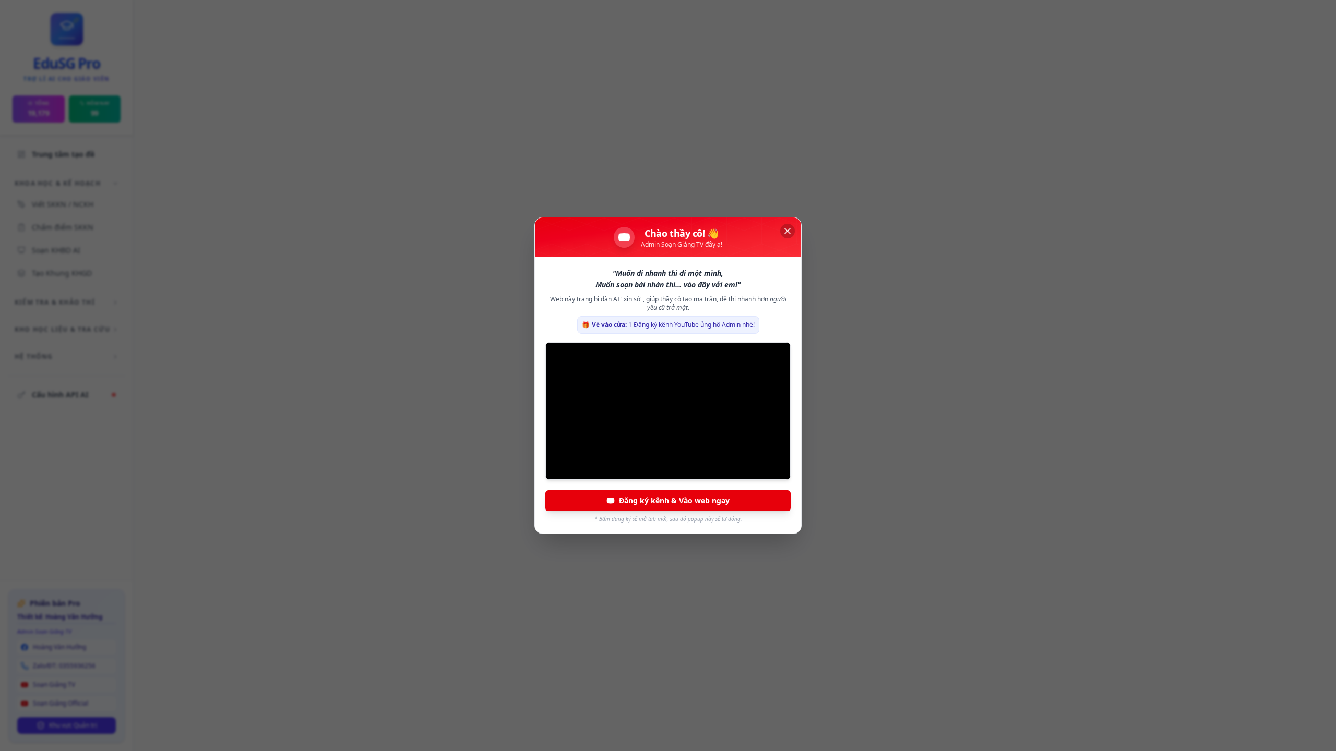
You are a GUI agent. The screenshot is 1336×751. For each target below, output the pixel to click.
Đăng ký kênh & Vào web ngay (674, 500)
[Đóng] (787, 231)
